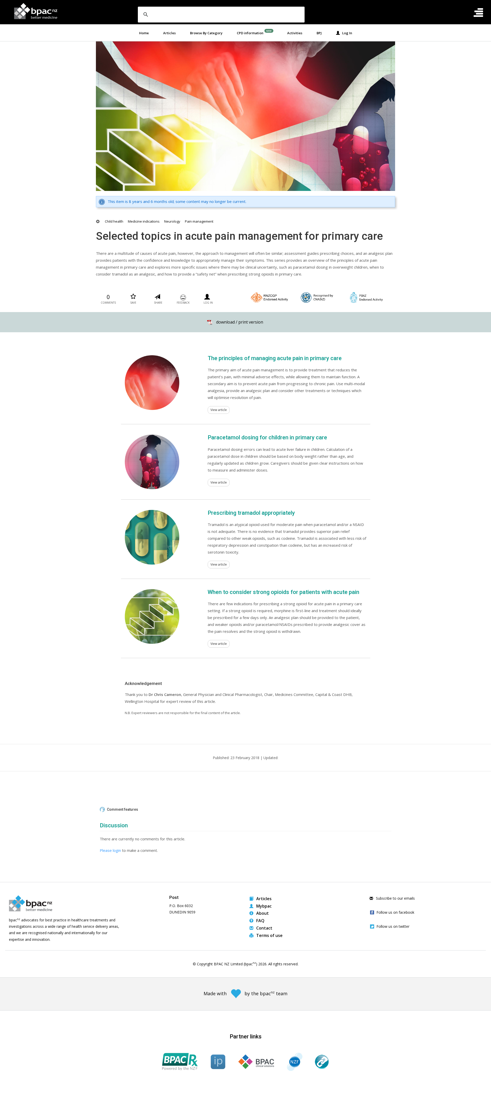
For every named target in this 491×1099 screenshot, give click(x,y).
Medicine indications (144, 221)
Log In (346, 33)
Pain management (199, 221)
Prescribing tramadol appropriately (251, 513)
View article (218, 410)
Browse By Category (206, 33)
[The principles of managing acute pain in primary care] (152, 382)
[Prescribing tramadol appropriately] (152, 537)
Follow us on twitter (392, 926)
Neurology (172, 221)
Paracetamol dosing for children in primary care (267, 437)
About (262, 913)
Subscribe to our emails (395, 898)
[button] (245, 809)
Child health (114, 221)
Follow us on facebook (395, 912)
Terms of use (269, 935)
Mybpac (263, 906)
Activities (294, 33)
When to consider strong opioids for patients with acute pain (283, 592)
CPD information (250, 33)
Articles (169, 33)
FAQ (259, 920)
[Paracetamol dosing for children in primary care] (152, 461)
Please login (110, 850)
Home (144, 33)
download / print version (239, 322)
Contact (263, 928)
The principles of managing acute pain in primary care (275, 358)
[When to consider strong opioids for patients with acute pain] (152, 616)
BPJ (319, 33)
